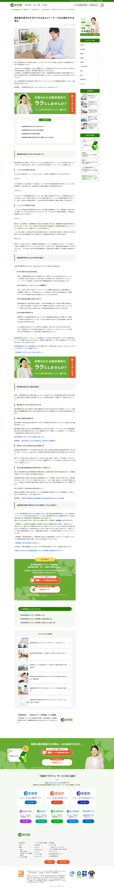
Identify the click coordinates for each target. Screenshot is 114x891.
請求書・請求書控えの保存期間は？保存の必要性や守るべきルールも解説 (43, 498)
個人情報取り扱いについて (56, 854)
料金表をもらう (94, 5)
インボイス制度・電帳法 (41, 843)
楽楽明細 (58, 520)
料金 (34, 5)
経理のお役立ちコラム (35, 9)
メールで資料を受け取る (81, 5)
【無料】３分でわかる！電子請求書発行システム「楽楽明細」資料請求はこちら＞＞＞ (39, 550)
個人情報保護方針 (54, 856)
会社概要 (52, 843)
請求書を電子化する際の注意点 (31, 134)
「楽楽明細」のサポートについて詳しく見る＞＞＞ (28, 352)
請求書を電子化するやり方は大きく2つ (33, 126)
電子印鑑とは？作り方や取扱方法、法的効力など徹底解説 (38, 441)
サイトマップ (38, 856)
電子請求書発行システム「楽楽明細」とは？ (33, 615)
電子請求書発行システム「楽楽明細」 (25, 346)
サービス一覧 (53, 845)
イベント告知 (38, 854)
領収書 (82, 58)
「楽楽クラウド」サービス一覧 (56, 847)
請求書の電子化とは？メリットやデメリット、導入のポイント (39, 87)
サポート (72, 1)
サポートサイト (53, 851)
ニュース (37, 852)
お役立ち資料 (84, 1)
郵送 (81, 71)
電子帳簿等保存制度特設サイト (34, 488)
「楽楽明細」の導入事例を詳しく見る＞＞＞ (27, 543)
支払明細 (82, 49)
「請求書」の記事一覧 (45, 9)
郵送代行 (22, 855)
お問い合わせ (63, 862)
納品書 (82, 54)
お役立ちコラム (91, 1)
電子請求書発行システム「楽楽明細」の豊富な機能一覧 (36, 619)
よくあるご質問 (99, 1)
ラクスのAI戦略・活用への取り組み (58, 849)
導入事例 (44, 5)
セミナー (78, 1)
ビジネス (82, 84)
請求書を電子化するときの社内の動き (33, 130)
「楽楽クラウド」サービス (52, 783)
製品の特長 (28, 5)
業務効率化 (83, 79)
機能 (39, 5)
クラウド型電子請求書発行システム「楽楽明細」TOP (19, 9)
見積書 (82, 62)
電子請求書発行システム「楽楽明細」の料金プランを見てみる (38, 623)
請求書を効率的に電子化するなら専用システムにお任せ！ (38, 137)
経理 (81, 75)
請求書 (82, 45)
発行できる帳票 (23, 851)
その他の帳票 (83, 66)
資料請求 (50, 862)
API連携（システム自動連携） (26, 853)
